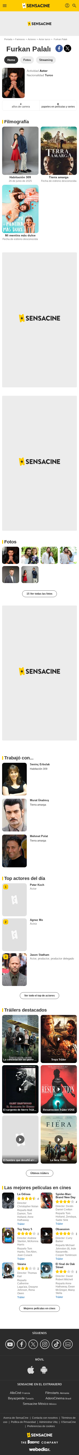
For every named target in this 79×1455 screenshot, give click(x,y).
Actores (32, 39)
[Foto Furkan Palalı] (10, 555)
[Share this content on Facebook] (59, 48)
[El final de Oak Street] (47, 1270)
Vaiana (21, 1264)
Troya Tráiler (58, 1059)
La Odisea (23, 1194)
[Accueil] (36, 5)
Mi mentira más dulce (20, 235)
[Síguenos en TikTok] (57, 1344)
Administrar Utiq (48, 1422)
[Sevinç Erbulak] (14, 779)
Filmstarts (52, 1393)
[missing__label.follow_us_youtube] (10, 1344)
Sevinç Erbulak (40, 764)
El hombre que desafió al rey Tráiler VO (21, 1160)
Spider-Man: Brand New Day (65, 1196)
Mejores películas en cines (39, 1308)
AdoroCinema (55, 1398)
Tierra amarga (58, 177)
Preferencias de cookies (41, 1426)
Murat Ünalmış (39, 800)
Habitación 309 (20, 177)
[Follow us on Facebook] (22, 1344)
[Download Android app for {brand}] (46, 1369)
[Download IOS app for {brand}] (33, 1369)
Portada (8, 39)
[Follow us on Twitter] (33, 1344)
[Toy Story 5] (8, 1236)
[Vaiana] (8, 1270)
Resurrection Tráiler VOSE (59, 1109)
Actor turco (44, 39)
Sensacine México (35, 1403)
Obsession (63, 1229)
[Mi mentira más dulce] (20, 209)
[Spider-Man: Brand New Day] (47, 1201)
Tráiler (21, 1224)
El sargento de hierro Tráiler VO (21, 1109)
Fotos (10, 541)
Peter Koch (37, 884)
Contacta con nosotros (45, 1417)
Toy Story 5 (24, 1229)
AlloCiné (15, 1393)
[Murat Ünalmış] (14, 815)
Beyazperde (16, 1398)
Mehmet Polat (39, 836)
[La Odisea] (8, 1201)
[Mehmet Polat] (14, 851)
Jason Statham (39, 954)
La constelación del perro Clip (21, 1059)
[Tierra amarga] (59, 151)
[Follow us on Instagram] (45, 1344)
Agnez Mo (36, 920)
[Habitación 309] (20, 151)
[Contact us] (68, 1344)
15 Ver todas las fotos (39, 593)
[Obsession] (47, 1236)
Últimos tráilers (39, 1173)
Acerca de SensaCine (15, 1417)
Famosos (20, 39)
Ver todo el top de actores (39, 995)
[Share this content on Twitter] (67, 48)
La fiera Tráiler (58, 1160)
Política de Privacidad (23, 1422)
